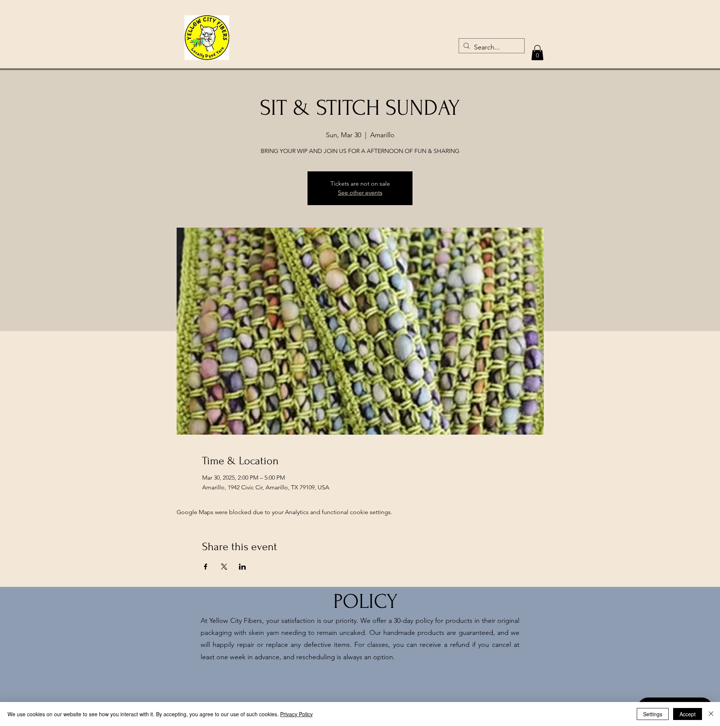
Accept (688, 714)
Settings (652, 714)
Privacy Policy (296, 714)
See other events (360, 192)
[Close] (711, 714)
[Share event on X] (224, 567)
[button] (537, 52)
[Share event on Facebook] (205, 567)
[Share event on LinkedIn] (242, 567)
